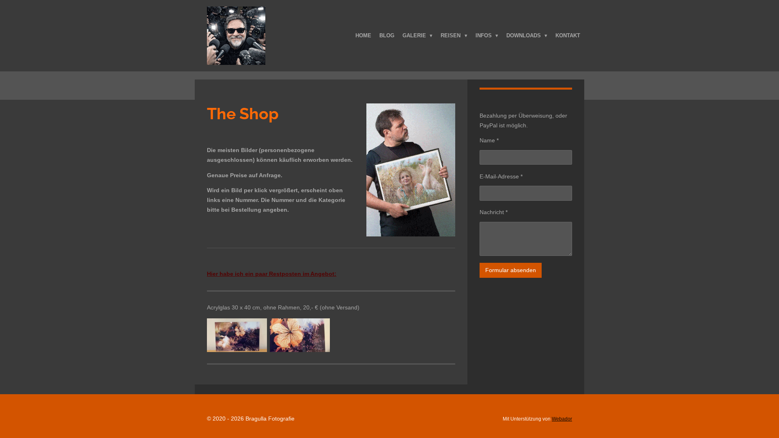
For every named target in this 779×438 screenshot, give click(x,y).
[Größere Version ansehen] (410, 169)
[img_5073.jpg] (237, 335)
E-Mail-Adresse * (501, 176)
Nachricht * (494, 212)
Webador (562, 418)
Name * (489, 140)
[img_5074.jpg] (299, 335)
